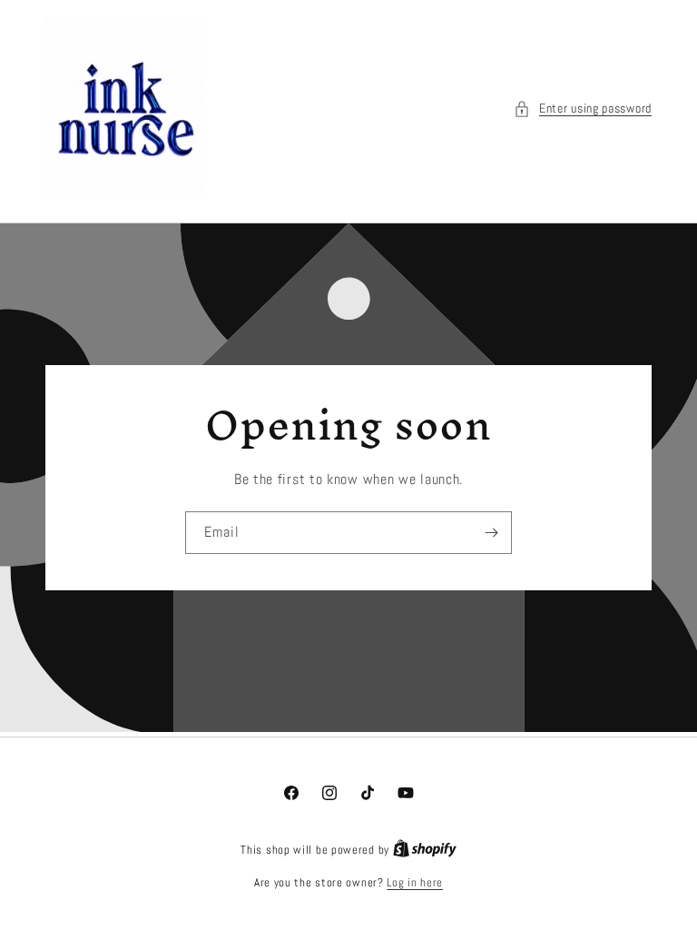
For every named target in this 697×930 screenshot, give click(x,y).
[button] (583, 108)
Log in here (415, 882)
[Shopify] (424, 849)
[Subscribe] (491, 532)
